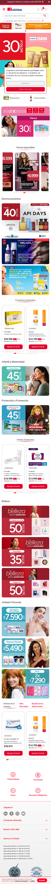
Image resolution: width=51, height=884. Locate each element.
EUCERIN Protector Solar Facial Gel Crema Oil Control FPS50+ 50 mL (37, 335)
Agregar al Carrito (13, 347)
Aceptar (42, 880)
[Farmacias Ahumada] (14, 9)
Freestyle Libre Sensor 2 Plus (13, 334)
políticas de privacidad (21, 881)
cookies (32, 881)
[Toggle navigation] (4, 9)
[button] (38, 9)
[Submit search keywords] (44, 15)
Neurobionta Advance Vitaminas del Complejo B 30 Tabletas (12, 743)
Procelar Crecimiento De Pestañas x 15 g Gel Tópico (12, 474)
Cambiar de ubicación (34, 21)
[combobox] (25, 15)
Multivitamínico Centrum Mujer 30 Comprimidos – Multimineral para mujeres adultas (36, 476)
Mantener (25, 83)
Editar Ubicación (25, 89)
